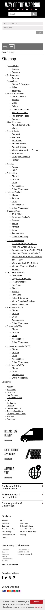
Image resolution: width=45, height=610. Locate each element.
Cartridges (17, 275)
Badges (15, 99)
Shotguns (16, 90)
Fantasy (15, 160)
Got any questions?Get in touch (12, 504)
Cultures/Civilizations (15, 241)
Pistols (15, 288)
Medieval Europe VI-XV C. (24, 247)
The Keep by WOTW (15, 307)
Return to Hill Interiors (9, 564)
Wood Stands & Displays (23, 301)
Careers (4, 537)
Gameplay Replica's (21, 156)
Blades (15, 176)
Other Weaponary (14, 122)
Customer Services (14, 398)
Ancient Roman (19, 143)
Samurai (16, 134)
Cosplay (15, 167)
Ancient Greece (19, 147)
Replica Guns (12, 81)
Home (4, 52)
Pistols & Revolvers (21, 84)
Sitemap (10, 417)
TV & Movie (17, 153)
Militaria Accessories (15, 94)
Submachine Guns (20, 304)
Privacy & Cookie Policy (16, 414)
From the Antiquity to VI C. (24, 243)
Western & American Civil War (26, 150)
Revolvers (16, 294)
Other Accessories (20, 109)
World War (17, 140)
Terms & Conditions (15, 411)
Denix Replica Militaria (15, 272)
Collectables (12, 173)
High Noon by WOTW (15, 365)
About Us (10, 387)
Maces (15, 128)
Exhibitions (11, 419)
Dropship (10, 406)
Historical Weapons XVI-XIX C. (26, 253)
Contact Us (11, 403)
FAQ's (9, 400)
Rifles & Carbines (20, 298)
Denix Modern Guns (8, 529)
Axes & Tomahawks (21, 125)
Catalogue (11, 392)
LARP (14, 170)
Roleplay (10, 164)
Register (23, 36)
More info (38, 607)
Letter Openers (19, 96)
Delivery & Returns (14, 408)
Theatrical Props (13, 211)
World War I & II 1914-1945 (25, 263)
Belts (14, 103)
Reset (19, 38)
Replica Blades (13, 66)
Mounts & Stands (20, 112)
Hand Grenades (19, 282)
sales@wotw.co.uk (25, 554)
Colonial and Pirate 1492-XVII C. (27, 250)
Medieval (16, 137)
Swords (15, 69)
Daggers (16, 72)
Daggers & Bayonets (21, 278)
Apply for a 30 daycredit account (11, 487)
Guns (14, 182)
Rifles (14, 87)
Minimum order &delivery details (11, 495)
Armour (15, 78)
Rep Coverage (12, 395)
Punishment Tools (20, 116)
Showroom (11, 390)
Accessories (18, 186)
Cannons (16, 119)
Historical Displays (14, 192)
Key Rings (16, 285)
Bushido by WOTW (14, 326)
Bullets (15, 106)
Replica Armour (13, 75)
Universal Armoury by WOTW (18, 346)
